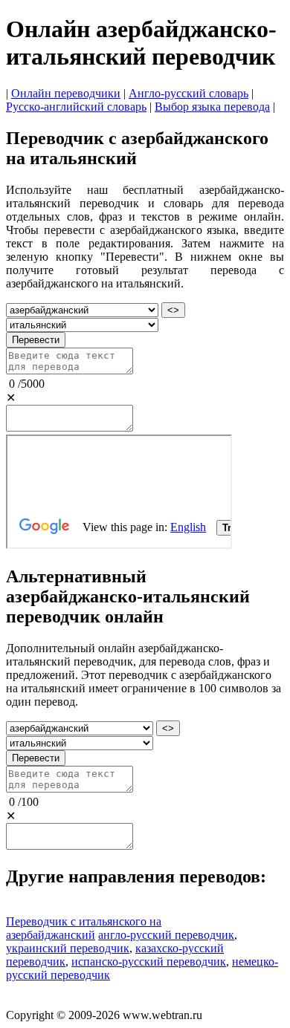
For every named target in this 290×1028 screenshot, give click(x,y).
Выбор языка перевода (212, 106)
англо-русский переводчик (166, 934)
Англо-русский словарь (188, 93)
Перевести (35, 339)
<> (173, 310)
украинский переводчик (67, 948)
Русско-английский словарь (76, 106)
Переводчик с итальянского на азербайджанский (83, 928)
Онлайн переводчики (65, 93)
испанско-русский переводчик (148, 961)
